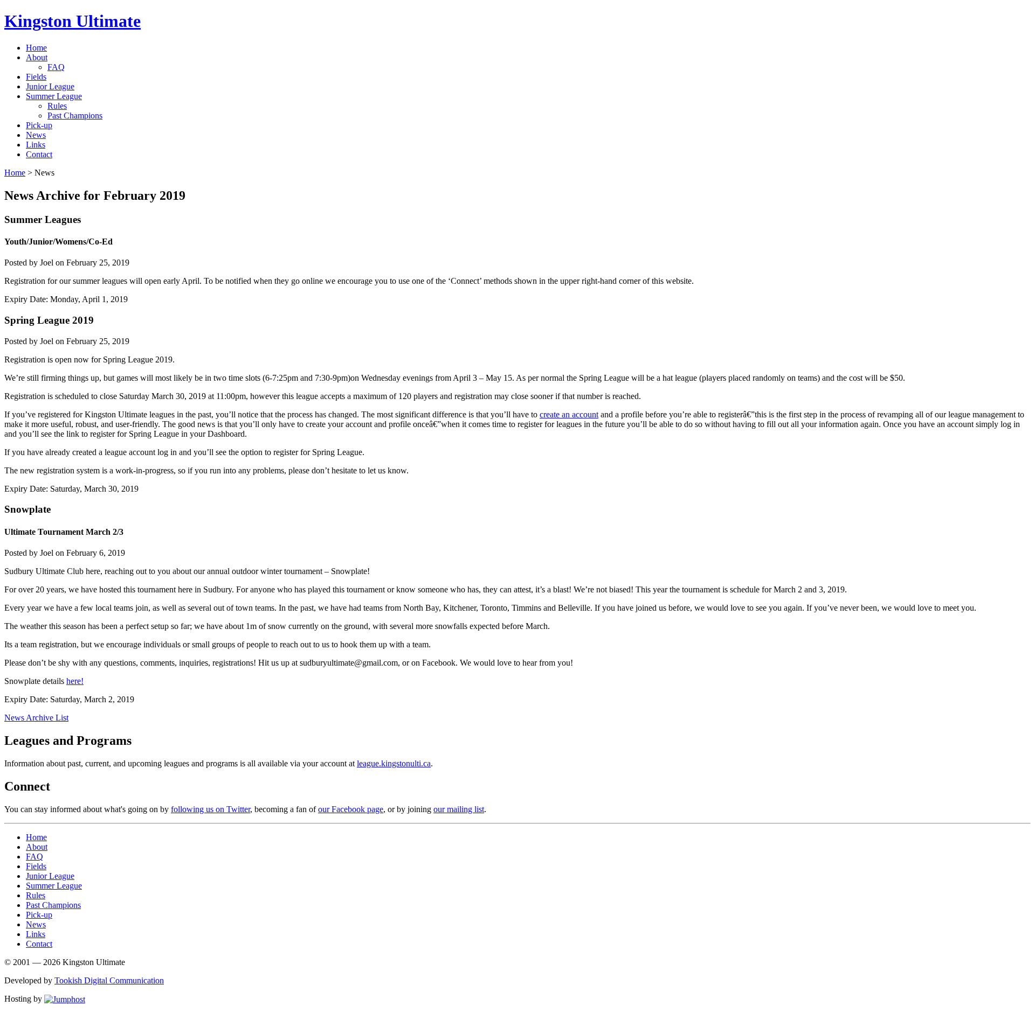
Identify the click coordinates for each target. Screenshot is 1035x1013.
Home (36, 47)
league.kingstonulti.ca (394, 763)
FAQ (56, 67)
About (36, 57)
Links (35, 144)
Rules (57, 105)
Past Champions (74, 115)
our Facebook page (350, 809)
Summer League (54, 96)
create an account (569, 414)
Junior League (50, 86)
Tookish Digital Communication (109, 980)
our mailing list (458, 809)
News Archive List (36, 717)
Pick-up (39, 125)
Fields (36, 76)
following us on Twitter (210, 809)
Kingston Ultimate (72, 21)
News (36, 134)
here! (75, 681)
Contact (39, 154)
